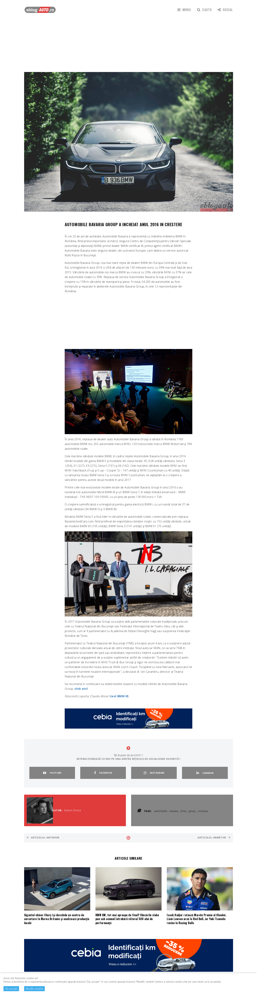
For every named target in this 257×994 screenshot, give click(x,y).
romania (203, 811)
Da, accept (11, 988)
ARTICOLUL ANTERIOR (44, 837)
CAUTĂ (207, 9)
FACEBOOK (105, 772)
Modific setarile (34, 988)
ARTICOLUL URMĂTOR (212, 837)
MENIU (187, 9)
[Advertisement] (128, 45)
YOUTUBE (55, 772)
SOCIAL (228, 9)
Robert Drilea (72, 810)
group (192, 811)
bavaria (174, 811)
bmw (183, 811)
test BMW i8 (119, 696)
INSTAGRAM (157, 772)
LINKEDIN (207, 772)
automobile (160, 811)
